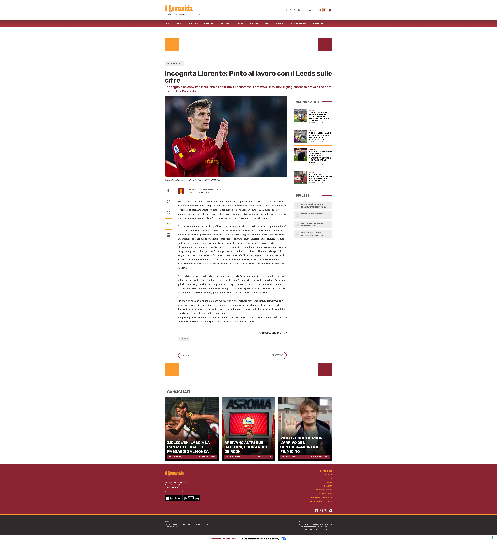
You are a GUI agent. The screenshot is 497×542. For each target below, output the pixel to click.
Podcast (254, 23)
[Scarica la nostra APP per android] (191, 498)
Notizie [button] (192, 23)
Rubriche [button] (208, 23)
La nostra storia (324, 490)
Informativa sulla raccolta (223, 538)
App (266, 23)
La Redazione (326, 471)
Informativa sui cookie (321, 497)
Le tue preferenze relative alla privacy (260, 538)
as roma (183, 338)
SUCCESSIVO (278, 355)
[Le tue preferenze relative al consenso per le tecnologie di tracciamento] (492, 537)
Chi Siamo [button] (225, 23)
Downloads (318, 23)
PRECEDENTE (187, 355)
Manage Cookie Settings (321, 501)
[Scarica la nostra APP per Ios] (173, 498)
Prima (180, 23)
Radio (240, 23)
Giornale (279, 23)
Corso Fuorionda (298, 23)
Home (168, 23)
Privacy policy (325, 494)
